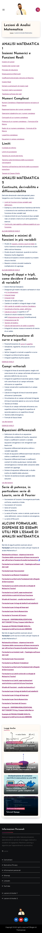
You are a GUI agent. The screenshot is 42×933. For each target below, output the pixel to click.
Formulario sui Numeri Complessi (15, 575)
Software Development (15, 785)
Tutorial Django (13, 812)
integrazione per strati (16, 317)
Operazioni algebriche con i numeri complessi (18, 113)
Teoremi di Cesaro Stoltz (11, 173)
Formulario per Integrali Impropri (15, 607)
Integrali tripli (9, 298)
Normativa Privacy (10, 865)
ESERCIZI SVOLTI (8, 362)
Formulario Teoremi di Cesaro (14, 615)
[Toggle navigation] (3, 10)
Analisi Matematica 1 (14, 742)
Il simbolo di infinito (9, 148)
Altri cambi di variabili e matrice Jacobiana (20, 306)
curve (23, 344)
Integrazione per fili (11, 320)
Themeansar (20, 930)
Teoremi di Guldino (11, 323)
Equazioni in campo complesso (13, 139)
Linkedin (7, 881)
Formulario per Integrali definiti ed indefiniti (20, 603)
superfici (29, 344)
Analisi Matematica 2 (14, 764)
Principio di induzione (10, 70)
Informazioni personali (12, 870)
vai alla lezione (7, 422)
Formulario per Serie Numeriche (15, 611)
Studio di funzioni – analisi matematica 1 (18, 599)
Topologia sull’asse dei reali (12, 94)
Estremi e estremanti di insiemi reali (15, 86)
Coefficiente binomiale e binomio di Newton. (18, 78)
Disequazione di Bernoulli (11, 74)
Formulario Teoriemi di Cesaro (14, 703)
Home (11, 33)
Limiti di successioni (9, 152)
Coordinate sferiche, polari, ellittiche (17, 309)
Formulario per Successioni (13, 571)
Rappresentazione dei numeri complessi (16, 109)
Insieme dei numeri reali (10, 66)
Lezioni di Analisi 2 (11, 898)
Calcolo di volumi (10, 312)
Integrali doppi (9, 295)
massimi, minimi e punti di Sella (23, 244)
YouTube (7, 886)
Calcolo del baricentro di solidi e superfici (19, 326)
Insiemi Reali (6, 82)
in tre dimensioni (12, 292)
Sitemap (7, 876)
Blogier (32, 927)
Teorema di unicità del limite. (12, 156)
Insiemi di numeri (8, 62)
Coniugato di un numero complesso (15, 117)
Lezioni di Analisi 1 (10, 893)
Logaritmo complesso (10, 135)
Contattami (8, 860)
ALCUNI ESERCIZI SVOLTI (11, 231)
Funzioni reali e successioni (12, 90)
